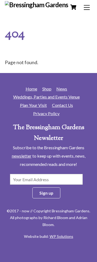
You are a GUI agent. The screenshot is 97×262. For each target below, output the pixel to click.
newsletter (22, 155)
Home (31, 88)
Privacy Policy (46, 113)
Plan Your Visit (33, 105)
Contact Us (62, 105)
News (61, 88)
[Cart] (73, 7)
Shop (46, 88)
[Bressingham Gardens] (36, 5)
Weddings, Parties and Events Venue (46, 96)
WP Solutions (61, 236)
